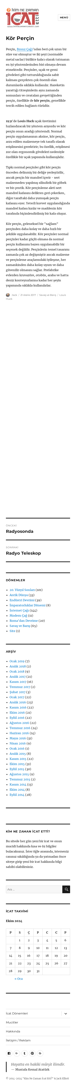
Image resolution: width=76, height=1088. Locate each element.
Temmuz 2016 (20, 728)
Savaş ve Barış (47, 294)
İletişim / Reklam (18, 1040)
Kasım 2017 (18, 682)
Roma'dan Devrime (24, 621)
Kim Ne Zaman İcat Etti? (38, 1078)
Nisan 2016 (18, 743)
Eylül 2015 (17, 769)
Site (12, 631)
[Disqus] (38, 357)
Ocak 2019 (17, 661)
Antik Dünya (19, 595)
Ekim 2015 (17, 764)
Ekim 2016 (17, 712)
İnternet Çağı (19, 610)
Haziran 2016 (19, 733)
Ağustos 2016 (19, 723)
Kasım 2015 (18, 759)
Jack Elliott (62, 1078)
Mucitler (12, 1022)
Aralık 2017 (18, 676)
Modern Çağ (18, 615)
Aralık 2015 (18, 753)
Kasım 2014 (18, 784)
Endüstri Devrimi (22, 600)
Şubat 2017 (17, 692)
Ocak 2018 (17, 671)
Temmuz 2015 (20, 779)
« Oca (19, 979)
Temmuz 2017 (20, 687)
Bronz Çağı (25, 49)
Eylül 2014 (17, 795)
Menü (64, 17)
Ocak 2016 (17, 748)
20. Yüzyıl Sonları (22, 590)
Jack (14, 294)
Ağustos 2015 (19, 774)
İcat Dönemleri (17, 1013)
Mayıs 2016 (18, 738)
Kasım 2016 (18, 707)
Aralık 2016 (18, 702)
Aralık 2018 (18, 666)
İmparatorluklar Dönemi (27, 605)
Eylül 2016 (17, 718)
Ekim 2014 (17, 789)
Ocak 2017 (17, 697)
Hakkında (13, 1031)
